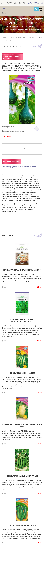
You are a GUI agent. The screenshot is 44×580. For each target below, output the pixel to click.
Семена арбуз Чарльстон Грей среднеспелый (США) (22, 425)
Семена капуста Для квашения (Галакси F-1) (22, 270)
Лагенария (31, 38)
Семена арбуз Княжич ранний (22, 373)
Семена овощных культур (18, 38)
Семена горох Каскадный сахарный (22, 476)
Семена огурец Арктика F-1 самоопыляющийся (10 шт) (22, 320)
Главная (4, 38)
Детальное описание (11, 161)
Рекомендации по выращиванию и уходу (19, 167)
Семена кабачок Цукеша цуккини (22, 525)
